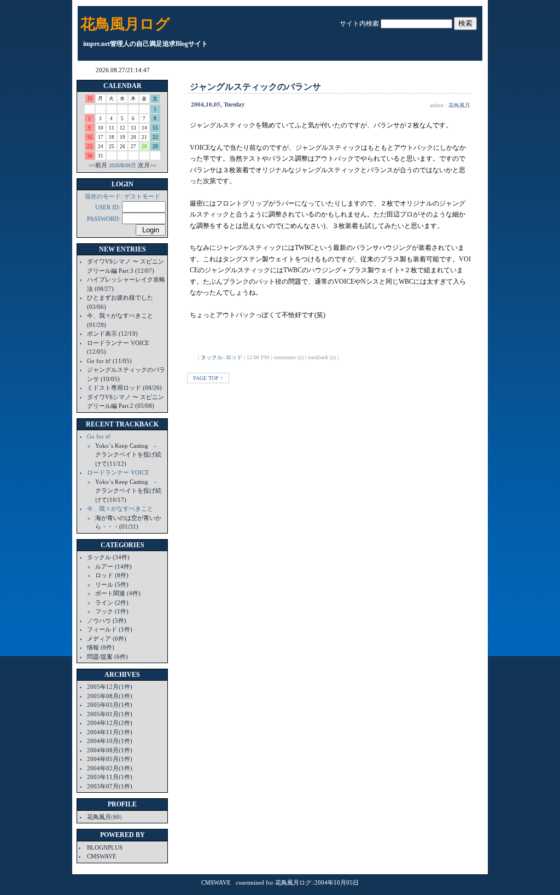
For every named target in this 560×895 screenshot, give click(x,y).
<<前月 (98, 165)
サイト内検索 (359, 23)
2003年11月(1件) (109, 777)
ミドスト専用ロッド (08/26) (124, 387)
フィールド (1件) (109, 629)
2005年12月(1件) (109, 686)
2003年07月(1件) (109, 786)
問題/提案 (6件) (107, 656)
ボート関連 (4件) (118, 593)
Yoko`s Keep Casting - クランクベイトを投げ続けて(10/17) (128, 490)
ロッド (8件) (112, 575)
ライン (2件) (112, 602)
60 (116, 817)
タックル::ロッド (221, 357)
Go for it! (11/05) (109, 361)
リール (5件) (112, 584)
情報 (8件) (100, 647)
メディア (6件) (106, 638)
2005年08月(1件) (109, 696)
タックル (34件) (108, 557)
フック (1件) (112, 611)
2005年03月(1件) (109, 704)
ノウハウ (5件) (106, 620)
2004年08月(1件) (109, 750)
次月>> (147, 165)
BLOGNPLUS (104, 847)
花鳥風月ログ (125, 24)
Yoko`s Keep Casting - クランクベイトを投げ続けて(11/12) (128, 454)
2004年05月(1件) (109, 759)
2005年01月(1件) (109, 714)
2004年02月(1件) (109, 768)
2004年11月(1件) (109, 732)
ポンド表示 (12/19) (112, 333)
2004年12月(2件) (109, 722)
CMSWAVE (101, 856)
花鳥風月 (99, 817)
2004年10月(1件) (109, 741)
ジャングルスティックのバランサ (255, 86)
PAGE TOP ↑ (208, 378)
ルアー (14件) (113, 566)
